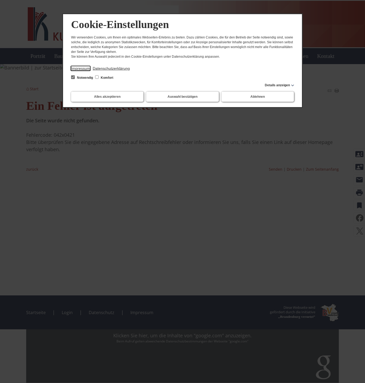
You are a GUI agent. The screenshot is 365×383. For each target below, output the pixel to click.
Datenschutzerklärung (111, 68)
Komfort (106, 78)
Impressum (80, 68)
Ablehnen (257, 97)
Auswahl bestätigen (182, 97)
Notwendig (85, 78)
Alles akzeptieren (107, 97)
